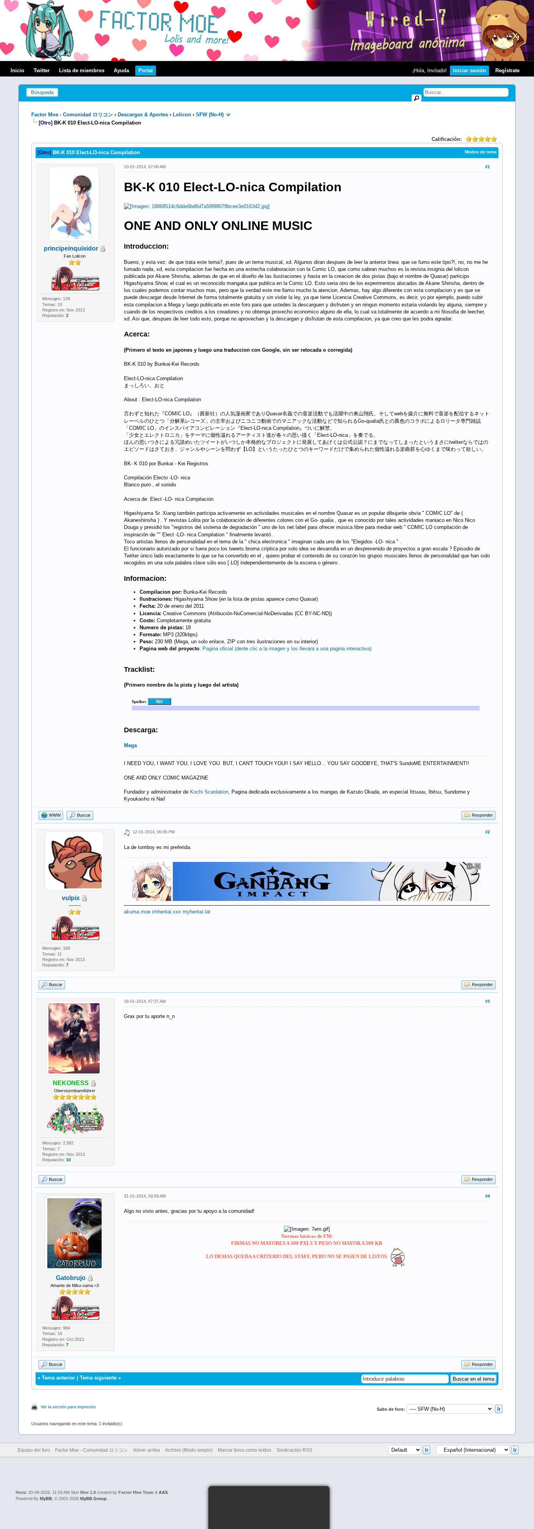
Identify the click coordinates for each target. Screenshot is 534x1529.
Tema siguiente (98, 1378)
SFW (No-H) (210, 114)
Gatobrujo (71, 1277)
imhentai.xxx (166, 912)
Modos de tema (480, 152)
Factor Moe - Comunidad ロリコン (72, 114)
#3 (487, 1001)
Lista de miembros (81, 70)
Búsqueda (42, 92)
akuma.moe (137, 912)
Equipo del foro (34, 1450)
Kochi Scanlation (209, 792)
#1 (487, 166)
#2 (487, 831)
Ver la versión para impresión (68, 1406)
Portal (145, 70)
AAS (163, 1492)
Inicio (17, 70)
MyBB (46, 1498)
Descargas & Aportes (143, 114)
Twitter (42, 70)
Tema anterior (58, 1378)
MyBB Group (93, 1498)
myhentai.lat (196, 912)
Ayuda (121, 70)
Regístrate (507, 70)
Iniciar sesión (469, 70)
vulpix (71, 898)
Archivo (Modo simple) (189, 1450)
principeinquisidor (71, 248)
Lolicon (182, 114)
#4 (487, 1196)
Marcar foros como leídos (244, 1450)
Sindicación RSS (294, 1450)
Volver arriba (146, 1450)
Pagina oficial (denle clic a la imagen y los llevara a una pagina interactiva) (286, 648)
